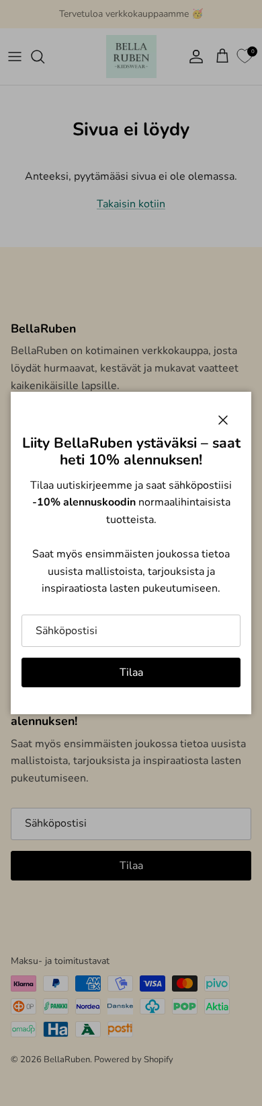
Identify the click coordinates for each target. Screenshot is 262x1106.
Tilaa (131, 672)
